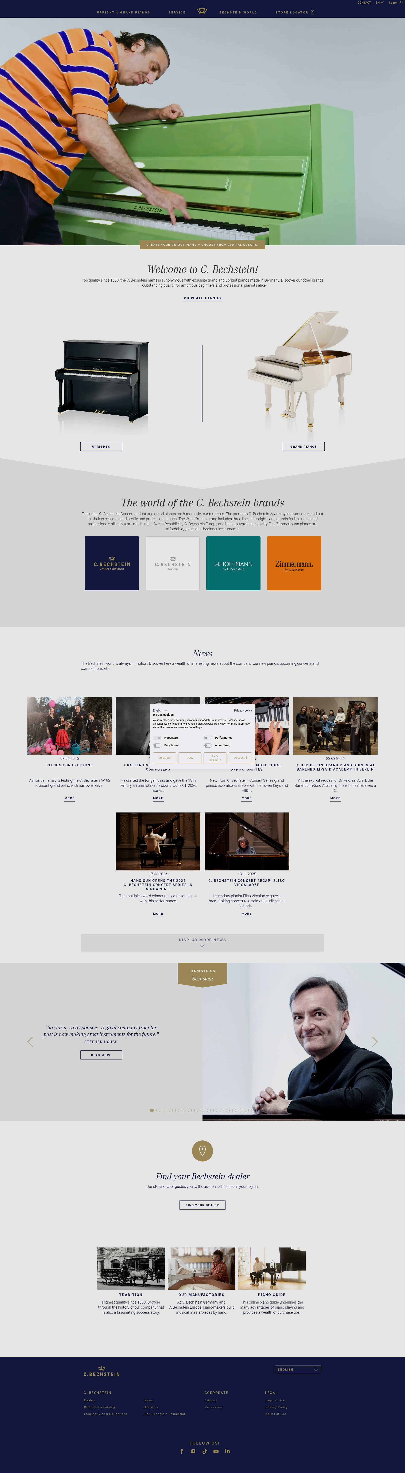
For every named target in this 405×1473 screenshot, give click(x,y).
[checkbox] (157, 738)
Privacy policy (243, 710)
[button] (160, 710)
